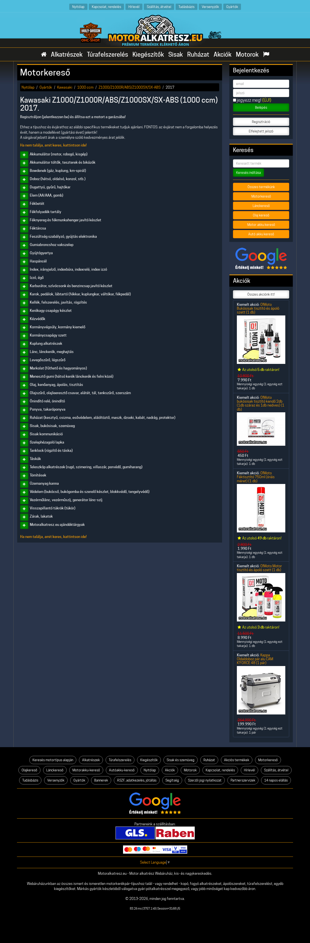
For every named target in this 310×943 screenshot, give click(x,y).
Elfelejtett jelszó (261, 131)
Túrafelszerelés (107, 54)
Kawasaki (64, 87)
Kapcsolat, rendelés (106, 7)
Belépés (261, 107)
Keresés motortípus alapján (52, 760)
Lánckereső (261, 206)
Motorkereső (261, 196)
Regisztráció (261, 122)
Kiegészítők (148, 54)
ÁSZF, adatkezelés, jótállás (136, 780)
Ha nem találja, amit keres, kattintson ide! (53, 145)
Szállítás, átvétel (159, 7)
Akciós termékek (236, 760)
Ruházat (198, 54)
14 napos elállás (276, 780)
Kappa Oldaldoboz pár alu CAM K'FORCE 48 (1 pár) (255, 659)
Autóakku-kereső (122, 770)
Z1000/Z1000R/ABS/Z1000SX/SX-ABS (130, 87)
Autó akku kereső (261, 234)
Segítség (172, 780)
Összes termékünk (261, 187)
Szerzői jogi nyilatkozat (205, 780)
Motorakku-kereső (86, 770)
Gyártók (232, 7)
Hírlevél (134, 7)
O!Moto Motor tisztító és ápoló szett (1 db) (259, 568)
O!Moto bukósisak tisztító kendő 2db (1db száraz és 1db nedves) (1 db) (260, 403)
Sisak (175, 54)
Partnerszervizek (243, 780)
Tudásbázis (186, 7)
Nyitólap (78, 7)
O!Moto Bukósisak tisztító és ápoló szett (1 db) (258, 308)
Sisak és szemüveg (180, 760)
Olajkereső (29, 770)
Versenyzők (210, 7)
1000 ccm (85, 87)
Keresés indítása (248, 173)
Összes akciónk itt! (261, 294)
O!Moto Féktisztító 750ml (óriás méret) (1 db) (256, 477)
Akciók (223, 54)
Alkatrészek (67, 54)
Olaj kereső (261, 215)
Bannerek (101, 780)
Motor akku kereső (261, 225)
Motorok (247, 54)
